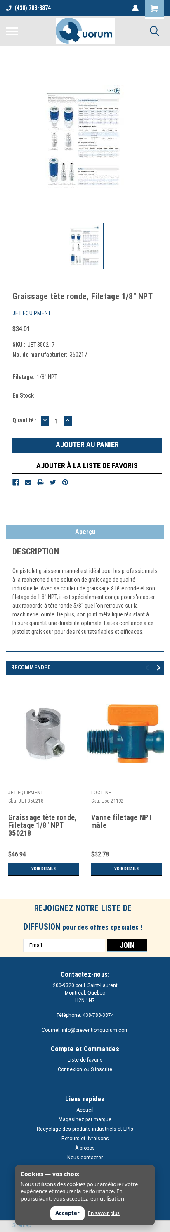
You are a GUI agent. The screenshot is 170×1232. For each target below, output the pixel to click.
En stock (23, 395)
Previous (148, 667)
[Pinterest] (65, 482)
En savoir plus (104, 1213)
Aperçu (85, 532)
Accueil (85, 1110)
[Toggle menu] (12, 31)
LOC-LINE (101, 793)
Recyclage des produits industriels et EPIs (85, 1129)
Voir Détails (43, 868)
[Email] (28, 482)
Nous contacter (85, 1157)
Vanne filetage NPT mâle (121, 821)
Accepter (67, 1213)
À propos (85, 1148)
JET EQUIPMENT (25, 793)
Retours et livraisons (85, 1138)
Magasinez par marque (85, 1119)
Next (160, 667)
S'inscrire (101, 1069)
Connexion (70, 1069)
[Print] (40, 482)
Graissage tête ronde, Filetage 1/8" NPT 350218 (42, 825)
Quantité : (24, 420)
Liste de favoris (85, 1060)
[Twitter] (53, 482)
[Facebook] (15, 482)
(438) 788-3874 (32, 8)
